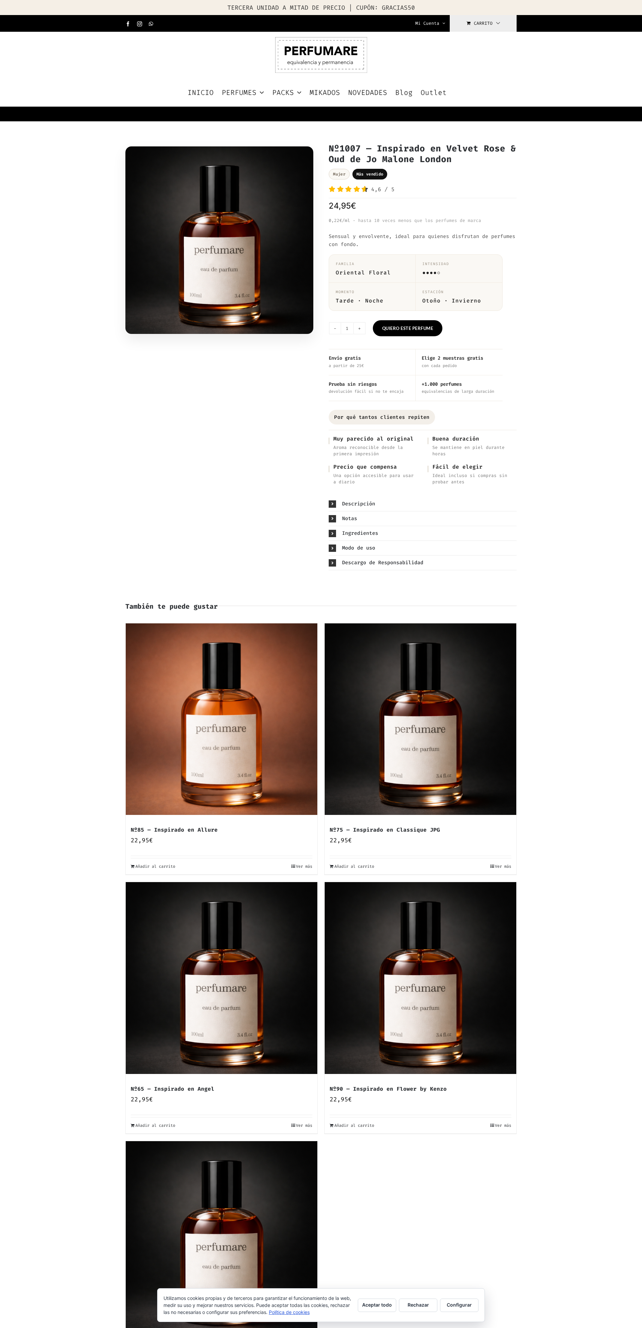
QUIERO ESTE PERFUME (407, 328)
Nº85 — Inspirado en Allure (174, 829)
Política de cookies (289, 1312)
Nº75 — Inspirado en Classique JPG (385, 829)
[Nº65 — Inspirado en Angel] (221, 978)
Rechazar (418, 1305)
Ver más (304, 866)
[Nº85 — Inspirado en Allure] (221, 719)
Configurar (459, 1305)
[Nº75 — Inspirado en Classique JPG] (420, 719)
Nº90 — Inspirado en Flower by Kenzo (388, 1088)
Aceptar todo (377, 1305)
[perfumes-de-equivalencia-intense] (219, 242)
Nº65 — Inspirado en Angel (172, 1088)
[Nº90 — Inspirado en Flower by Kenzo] (420, 978)
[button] (423, 504)
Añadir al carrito (155, 866)
